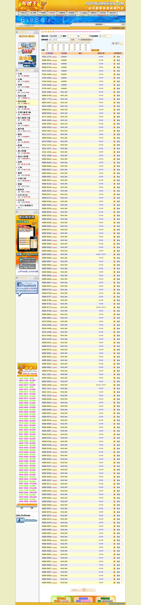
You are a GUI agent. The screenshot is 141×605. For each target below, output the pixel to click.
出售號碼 (49, 53)
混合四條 (101, 56)
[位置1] (49, 43)
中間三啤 (103, 254)
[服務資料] (103, 13)
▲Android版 (33, 271)
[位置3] (60, 43)
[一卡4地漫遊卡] (82, 13)
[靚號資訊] (93, 13)
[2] (49, 49)
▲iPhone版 (22, 271)
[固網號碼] (61, 13)
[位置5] (71, 43)
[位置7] (82, 43)
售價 (63, 53)
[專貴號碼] (52, 13)
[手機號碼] (42, 13)
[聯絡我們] (112, 13)
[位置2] (54, 43)
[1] (49, 47)
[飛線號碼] (71, 13)
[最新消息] (23, 13)
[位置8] (87, 43)
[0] (49, 45)
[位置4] (65, 43)
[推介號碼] (32, 13)
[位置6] (76, 43)
